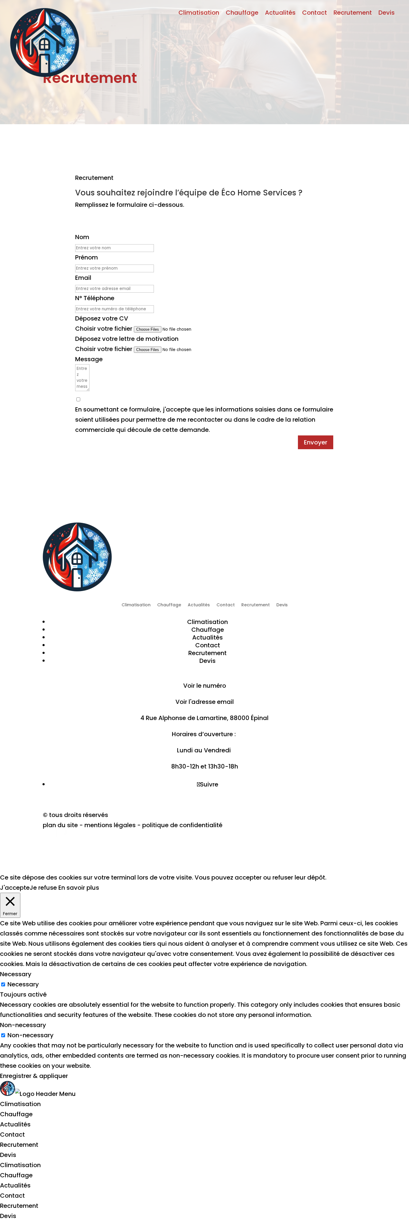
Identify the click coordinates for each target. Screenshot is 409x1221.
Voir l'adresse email (204, 702)
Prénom (86, 257)
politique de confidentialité (182, 825)
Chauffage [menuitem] (16, 1114)
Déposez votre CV (101, 318)
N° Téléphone (94, 298)
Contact (314, 13)
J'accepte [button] (15, 887)
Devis (386, 13)
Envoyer (315, 442)
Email (83, 278)
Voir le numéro (204, 685)
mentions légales (110, 825)
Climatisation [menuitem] (20, 1104)
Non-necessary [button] (23, 1025)
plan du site (60, 825)
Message (89, 359)
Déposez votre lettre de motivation (126, 339)
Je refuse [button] (43, 887)
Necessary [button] (15, 974)
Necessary (23, 984)
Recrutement (353, 13)
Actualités (280, 13)
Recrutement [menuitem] (19, 1144)
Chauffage (242, 13)
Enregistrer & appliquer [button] (34, 1076)
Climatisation (198, 13)
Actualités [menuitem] (15, 1124)
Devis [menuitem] (8, 1155)
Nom (82, 237)
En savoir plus (78, 887)
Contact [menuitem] (12, 1134)
